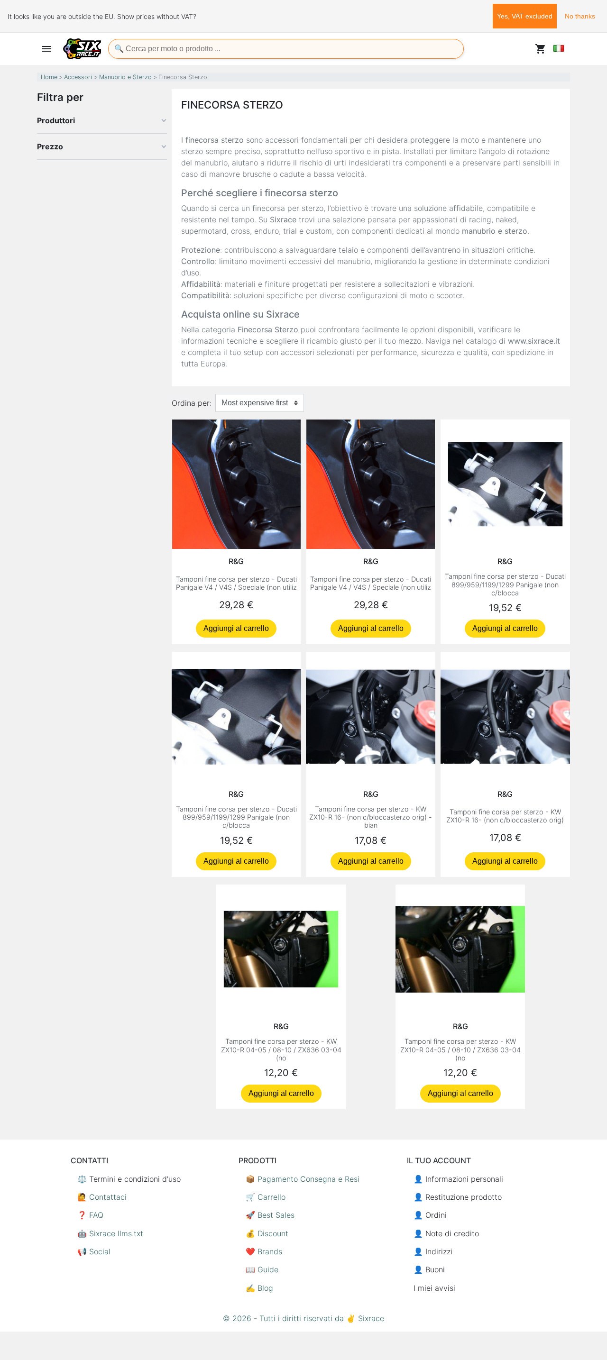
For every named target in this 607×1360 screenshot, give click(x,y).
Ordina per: (192, 403)
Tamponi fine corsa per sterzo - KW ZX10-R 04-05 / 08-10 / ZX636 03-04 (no (281, 1049)
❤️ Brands (264, 1251)
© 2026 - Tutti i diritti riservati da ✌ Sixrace (303, 1318)
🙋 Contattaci (102, 1197)
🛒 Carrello (265, 1197)
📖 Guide (262, 1269)
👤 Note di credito (446, 1233)
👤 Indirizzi (433, 1251)
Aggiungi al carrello (236, 628)
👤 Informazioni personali (458, 1179)
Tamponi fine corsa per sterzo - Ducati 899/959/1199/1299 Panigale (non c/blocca (505, 584)
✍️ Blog (259, 1288)
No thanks (580, 16)
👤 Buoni (429, 1269)
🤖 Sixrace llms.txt (110, 1233)
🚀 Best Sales (270, 1215)
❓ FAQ (90, 1215)
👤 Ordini (430, 1215)
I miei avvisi (434, 1288)
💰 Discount (267, 1233)
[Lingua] (558, 48)
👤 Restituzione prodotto (458, 1197)
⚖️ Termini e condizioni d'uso (129, 1179)
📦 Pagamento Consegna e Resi (302, 1179)
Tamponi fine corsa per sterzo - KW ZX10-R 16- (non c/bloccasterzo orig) (505, 816)
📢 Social (93, 1251)
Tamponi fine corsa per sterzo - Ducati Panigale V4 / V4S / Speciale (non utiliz (236, 583)
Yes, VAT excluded (524, 16)
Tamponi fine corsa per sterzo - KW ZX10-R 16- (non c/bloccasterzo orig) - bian (370, 817)
